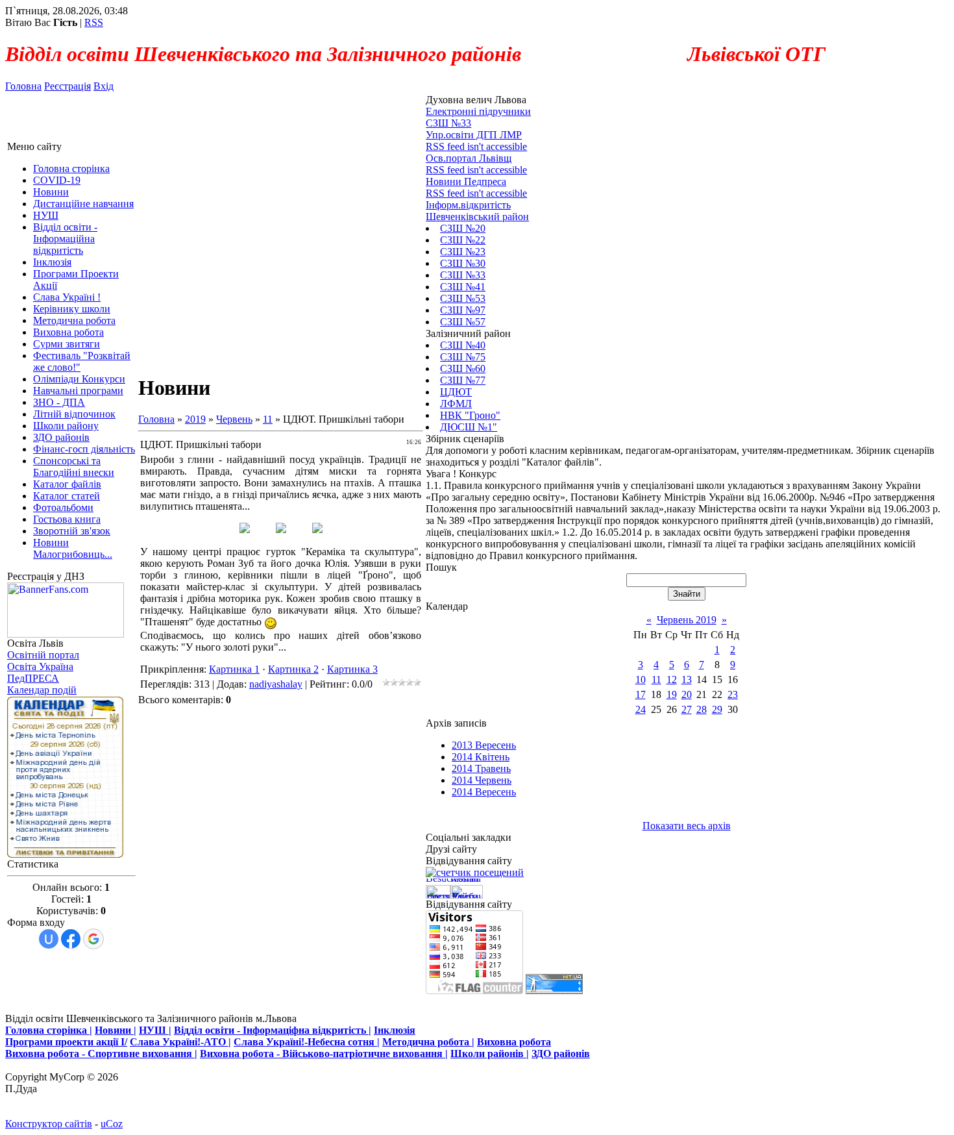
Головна (23, 86)
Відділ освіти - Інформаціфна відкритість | (272, 1030)
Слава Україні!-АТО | (180, 1041)
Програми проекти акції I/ (66, 1041)
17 (640, 694)
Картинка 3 (352, 669)
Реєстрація (67, 86)
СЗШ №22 (462, 239)
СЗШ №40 (462, 345)
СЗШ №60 (462, 368)
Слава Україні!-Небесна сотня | (307, 1041)
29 (717, 709)
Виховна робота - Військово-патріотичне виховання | (324, 1053)
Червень (234, 419)
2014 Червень (481, 780)
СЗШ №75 (462, 356)
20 (686, 694)
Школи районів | (489, 1053)
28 (701, 709)
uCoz (112, 1123)
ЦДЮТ (456, 391)
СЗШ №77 (462, 380)
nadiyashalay (275, 684)
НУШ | (155, 1030)
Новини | (115, 1030)
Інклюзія (394, 1030)
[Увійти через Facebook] (70, 939)
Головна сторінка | (48, 1030)
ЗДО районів (561, 1053)
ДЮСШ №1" (468, 426)
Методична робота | (428, 1041)
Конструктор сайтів (48, 1123)
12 (672, 679)
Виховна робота (514, 1041)
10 (640, 679)
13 (686, 679)
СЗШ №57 (462, 321)
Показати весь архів (686, 825)
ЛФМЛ (456, 403)
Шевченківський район (477, 216)
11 (268, 419)
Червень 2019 (686, 619)
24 (640, 709)
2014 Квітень (480, 756)
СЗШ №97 (462, 310)
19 (672, 694)
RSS (93, 22)
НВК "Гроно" (470, 415)
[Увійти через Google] (93, 939)
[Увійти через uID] (48, 939)
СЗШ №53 (462, 298)
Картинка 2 (293, 669)
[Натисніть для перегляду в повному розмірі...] (244, 529)
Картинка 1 (234, 669)
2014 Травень (481, 768)
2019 (195, 419)
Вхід (103, 86)
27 (686, 709)
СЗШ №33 (462, 275)
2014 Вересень (484, 791)
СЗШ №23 (462, 251)
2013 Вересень (484, 745)
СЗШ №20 (462, 228)
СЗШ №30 (462, 263)
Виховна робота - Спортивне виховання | (101, 1053)
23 (733, 694)
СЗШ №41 (462, 286)
